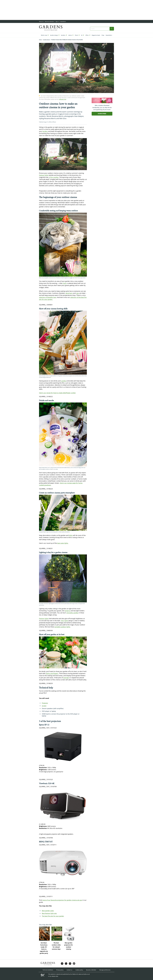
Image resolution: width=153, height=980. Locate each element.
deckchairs (69, 293)
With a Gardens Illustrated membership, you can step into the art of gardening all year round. (102, 107)
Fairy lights (64, 621)
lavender (66, 678)
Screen (44, 706)
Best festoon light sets (49, 913)
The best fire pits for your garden (53, 916)
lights (71, 535)
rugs (77, 293)
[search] (112, 29)
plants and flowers (52, 673)
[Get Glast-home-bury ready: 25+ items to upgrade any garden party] (44, 934)
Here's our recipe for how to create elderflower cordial (57, 393)
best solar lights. (62, 543)
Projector (45, 703)
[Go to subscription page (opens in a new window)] (102, 102)
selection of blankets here (47, 297)
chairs (65, 283)
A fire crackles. (54, 177)
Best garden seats (48, 911)
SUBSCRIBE (102, 113)
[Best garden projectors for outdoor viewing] (69, 934)
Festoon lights (43, 175)
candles (63, 381)
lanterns (67, 611)
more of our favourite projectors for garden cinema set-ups (62, 900)
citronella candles (72, 613)
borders (45, 131)
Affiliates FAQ (62, 99)
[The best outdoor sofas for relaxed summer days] (56, 934)
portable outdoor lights (62, 627)
